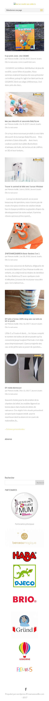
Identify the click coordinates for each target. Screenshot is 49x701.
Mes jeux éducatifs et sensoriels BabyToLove (22, 121)
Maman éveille (13, 59)
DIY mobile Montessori (13, 387)
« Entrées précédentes (15, 429)
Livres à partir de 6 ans (27, 62)
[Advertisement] (24, 457)
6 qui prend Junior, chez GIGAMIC (17, 56)
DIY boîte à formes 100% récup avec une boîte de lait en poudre (23, 320)
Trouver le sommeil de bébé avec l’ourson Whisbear (24, 186)
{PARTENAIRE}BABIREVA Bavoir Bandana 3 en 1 (22, 253)
